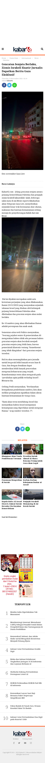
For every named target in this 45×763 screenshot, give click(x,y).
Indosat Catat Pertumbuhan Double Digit (25, 650)
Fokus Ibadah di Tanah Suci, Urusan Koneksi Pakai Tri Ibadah (25, 707)
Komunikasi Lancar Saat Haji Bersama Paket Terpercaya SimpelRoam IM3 (22, 695)
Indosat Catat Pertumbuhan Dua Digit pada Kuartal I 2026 (26, 718)
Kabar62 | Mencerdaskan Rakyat (30, 752)
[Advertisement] (22, 22)
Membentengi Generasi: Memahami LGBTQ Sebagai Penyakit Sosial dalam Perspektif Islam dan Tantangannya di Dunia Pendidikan (26, 625)
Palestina (6, 60)
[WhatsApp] (14, 85)
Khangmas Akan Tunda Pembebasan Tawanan (12, 457)
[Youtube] (25, 742)
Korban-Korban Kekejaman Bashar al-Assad (32, 482)
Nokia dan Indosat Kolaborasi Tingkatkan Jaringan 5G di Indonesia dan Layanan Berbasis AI (25, 661)
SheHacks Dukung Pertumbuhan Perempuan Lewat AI (24, 673)
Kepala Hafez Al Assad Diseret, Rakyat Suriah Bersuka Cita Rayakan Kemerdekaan (12, 505)
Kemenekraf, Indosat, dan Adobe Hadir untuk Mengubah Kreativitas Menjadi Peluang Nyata (25, 638)
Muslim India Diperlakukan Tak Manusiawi (23, 613)
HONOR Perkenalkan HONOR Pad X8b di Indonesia (26, 684)
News (36, 58)
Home (4, 58)
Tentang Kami (27, 739)
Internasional (26, 58)
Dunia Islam (14, 58)
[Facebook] (4, 85)
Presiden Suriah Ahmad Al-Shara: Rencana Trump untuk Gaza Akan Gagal (32, 459)
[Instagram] (31, 742)
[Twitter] (9, 85)
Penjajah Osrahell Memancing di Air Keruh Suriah (31, 503)
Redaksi (15, 739)
